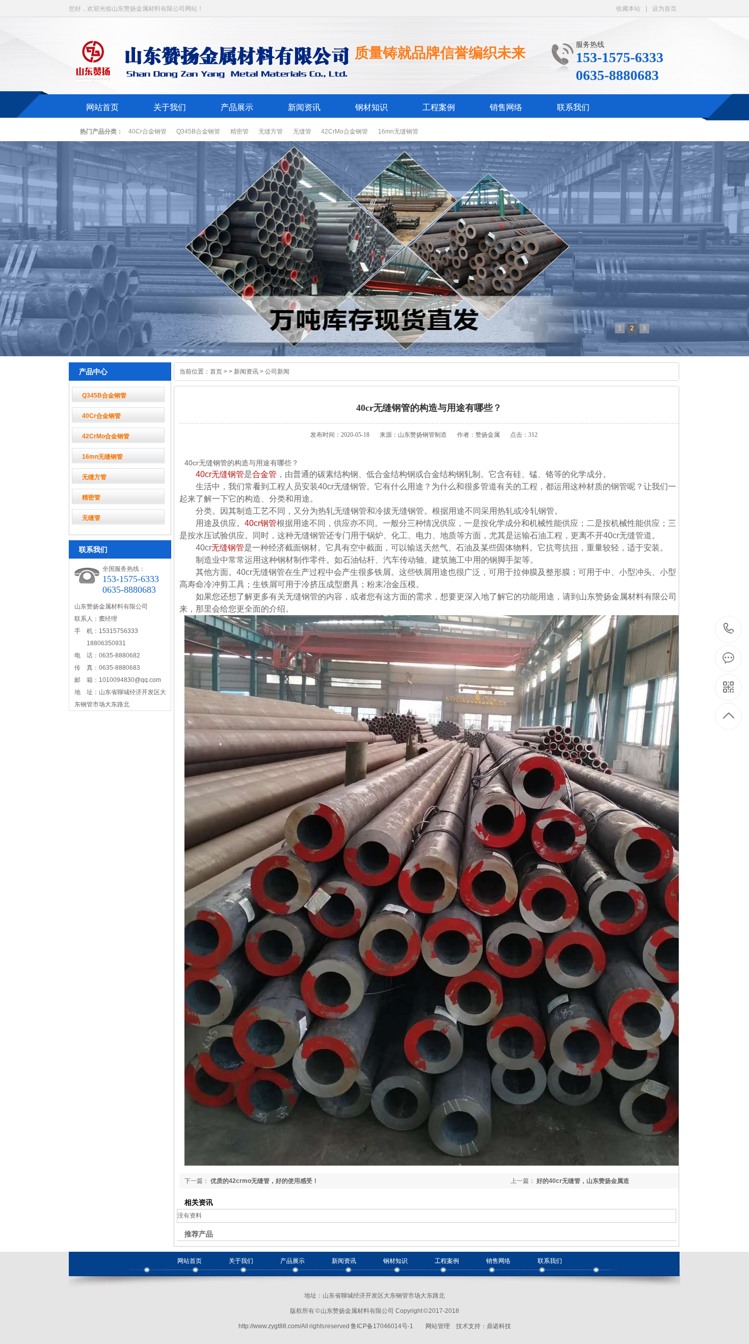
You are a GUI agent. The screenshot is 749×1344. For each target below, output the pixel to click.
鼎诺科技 (499, 1326)
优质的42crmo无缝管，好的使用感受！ (264, 1180)
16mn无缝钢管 (398, 131)
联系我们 (573, 107)
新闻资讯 (304, 107)
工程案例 (438, 107)
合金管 (264, 474)
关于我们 (169, 107)
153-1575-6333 (728, 629)
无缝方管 (270, 131)
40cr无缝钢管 (220, 474)
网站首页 (102, 107)
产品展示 (237, 107)
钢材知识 (371, 107)
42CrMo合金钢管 (344, 131)
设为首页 (664, 8)
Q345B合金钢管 (198, 131)
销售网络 (506, 107)
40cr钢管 (261, 523)
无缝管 (302, 131)
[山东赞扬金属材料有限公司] (209, 75)
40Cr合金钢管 (147, 131)
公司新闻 (277, 371)
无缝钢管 (227, 547)
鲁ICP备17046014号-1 (382, 1326)
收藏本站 (628, 8)
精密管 (239, 131)
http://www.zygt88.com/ (269, 1326)
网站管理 (437, 1326)
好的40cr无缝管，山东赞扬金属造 (583, 1180)
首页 (216, 371)
